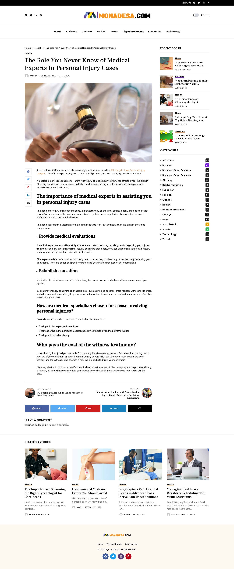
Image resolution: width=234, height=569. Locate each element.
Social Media (185, 224)
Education (185, 189)
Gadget (185, 199)
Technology (185, 234)
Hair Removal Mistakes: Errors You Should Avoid (89, 491)
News (185, 219)
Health (38, 47)
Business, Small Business (185, 170)
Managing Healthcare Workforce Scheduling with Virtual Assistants (186, 493)
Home (28, 47)
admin (32, 514)
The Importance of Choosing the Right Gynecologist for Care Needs (188, 103)
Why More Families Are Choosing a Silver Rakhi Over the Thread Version (190, 65)
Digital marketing (185, 184)
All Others (185, 160)
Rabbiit (33, 76)
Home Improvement (185, 209)
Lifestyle (185, 214)
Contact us (131, 544)
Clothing (185, 180)
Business (185, 165)
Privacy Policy (114, 544)
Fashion (185, 194)
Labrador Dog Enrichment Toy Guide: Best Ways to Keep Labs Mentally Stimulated (191, 122)
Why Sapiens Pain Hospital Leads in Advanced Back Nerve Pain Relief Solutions (138, 493)
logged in (43, 425)
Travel (185, 239)
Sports (185, 229)
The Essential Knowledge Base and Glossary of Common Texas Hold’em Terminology (190, 140)
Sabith (174, 514)
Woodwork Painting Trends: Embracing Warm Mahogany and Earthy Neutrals (191, 85)
